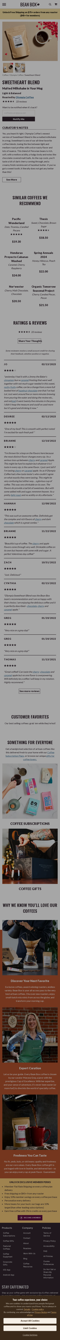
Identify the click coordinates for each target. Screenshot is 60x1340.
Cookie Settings (30, 1335)
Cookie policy (38, 1309)
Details (27, 1309)
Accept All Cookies (30, 1320)
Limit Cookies (30, 1328)
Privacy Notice (41, 1312)
